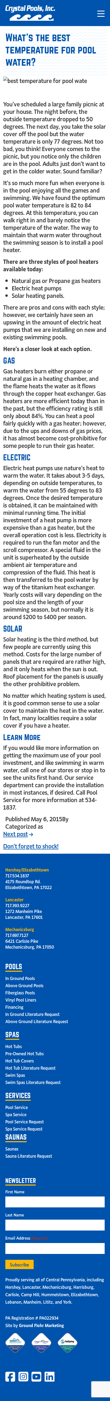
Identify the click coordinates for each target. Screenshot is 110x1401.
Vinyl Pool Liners (20, 999)
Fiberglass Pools (20, 992)
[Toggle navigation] (101, 13)
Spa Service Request (23, 1128)
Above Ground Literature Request (36, 1021)
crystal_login (86, 818)
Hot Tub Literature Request (30, 1067)
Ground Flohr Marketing (41, 1325)
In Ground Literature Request (32, 1014)
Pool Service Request (24, 1121)
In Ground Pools (20, 978)
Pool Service (16, 1107)
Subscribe (19, 1264)
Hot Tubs (13, 1046)
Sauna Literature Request (28, 1155)
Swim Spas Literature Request (33, 1082)
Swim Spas (15, 1075)
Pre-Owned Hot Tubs (24, 1053)
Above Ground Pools (24, 985)
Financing (14, 1007)
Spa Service (15, 1114)
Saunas (11, 1148)
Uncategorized (62, 826)
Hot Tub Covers (19, 1060)
